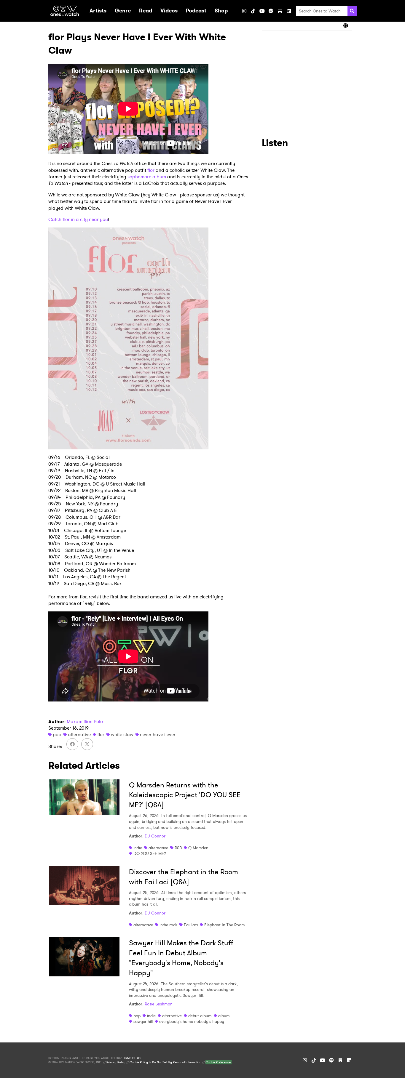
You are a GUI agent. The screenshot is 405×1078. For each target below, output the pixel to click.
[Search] (352, 11)
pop (57, 734)
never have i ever (158, 734)
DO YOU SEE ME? (149, 853)
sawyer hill (143, 1021)
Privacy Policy (115, 1062)
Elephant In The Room (224, 925)
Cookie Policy (139, 1062)
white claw (122, 734)
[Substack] (279, 11)
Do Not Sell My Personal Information (176, 1062)
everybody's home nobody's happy (191, 1021)
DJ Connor (155, 836)
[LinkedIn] (288, 11)
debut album (200, 1016)
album (224, 1016)
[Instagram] (244, 11)
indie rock (168, 925)
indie (137, 848)
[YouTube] (262, 11)
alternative (79, 734)
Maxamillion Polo (85, 721)
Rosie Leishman (159, 1004)
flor (150, 170)
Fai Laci (191, 925)
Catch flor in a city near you (78, 219)
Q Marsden (198, 848)
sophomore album (146, 176)
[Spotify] (271, 11)
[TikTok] (253, 11)
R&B (178, 848)
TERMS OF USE (132, 1058)
